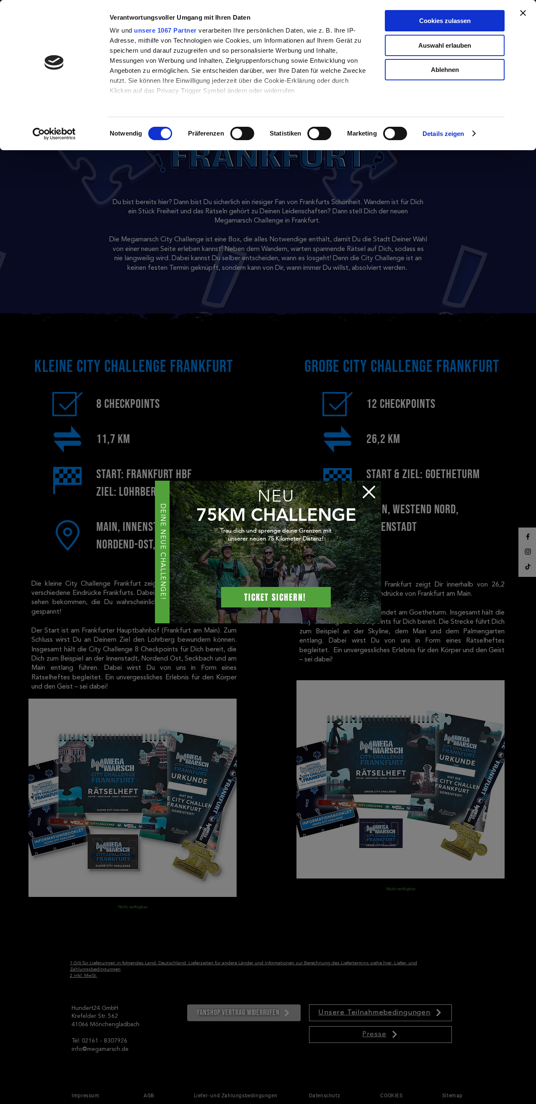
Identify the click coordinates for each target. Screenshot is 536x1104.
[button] (369, 492)
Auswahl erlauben (444, 45)
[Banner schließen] (523, 13)
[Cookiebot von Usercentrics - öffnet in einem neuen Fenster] (54, 134)
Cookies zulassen (445, 20)
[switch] (242, 133)
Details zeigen (443, 133)
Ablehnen (445, 69)
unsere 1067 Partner (165, 30)
